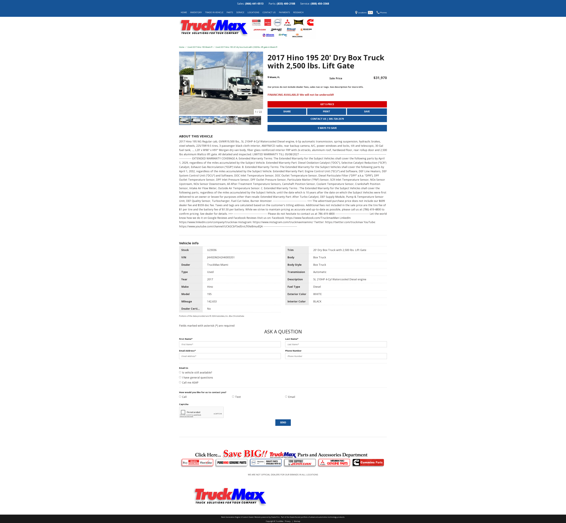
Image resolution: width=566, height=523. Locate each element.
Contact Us (269, 12)
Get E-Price (327, 104)
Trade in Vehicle (214, 12)
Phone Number (293, 350)
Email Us (183, 367)
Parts (230, 12)
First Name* (185, 338)
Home (184, 12)
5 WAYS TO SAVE (327, 128)
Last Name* (291, 338)
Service (240, 12)
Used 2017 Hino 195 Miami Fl (200, 47)
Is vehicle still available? (197, 372)
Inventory (196, 12)
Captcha (183, 404)
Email (291, 397)
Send (283, 422)
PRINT (326, 111)
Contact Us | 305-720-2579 (327, 118)
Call (184, 397)
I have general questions (197, 377)
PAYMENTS (284, 12)
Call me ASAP (190, 382)
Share (287, 111)
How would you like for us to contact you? (202, 392)
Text (238, 397)
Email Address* (187, 350)
